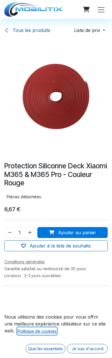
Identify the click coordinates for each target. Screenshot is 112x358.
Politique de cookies (37, 331)
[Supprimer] (9, 232)
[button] (90, 30)
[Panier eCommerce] (86, 9)
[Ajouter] (30, 232)
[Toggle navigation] (101, 9)
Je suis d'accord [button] (87, 348)
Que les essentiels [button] (45, 348)
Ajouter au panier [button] (76, 232)
